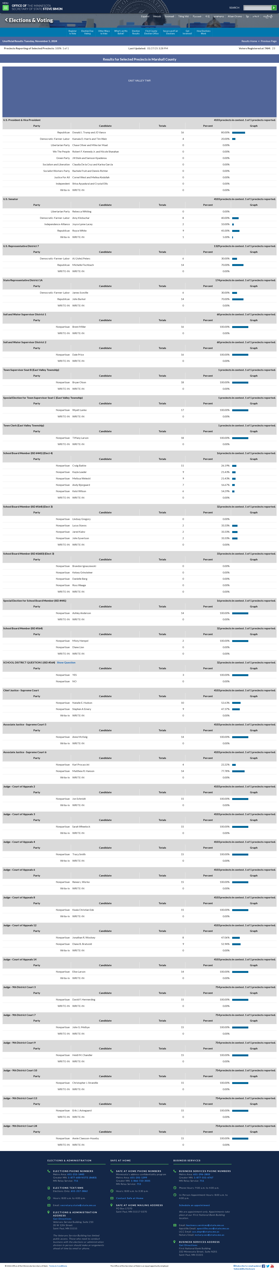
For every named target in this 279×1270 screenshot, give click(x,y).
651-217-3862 (79, 1191)
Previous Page (269, 41)
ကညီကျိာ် (268, 16)
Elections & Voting (31, 20)
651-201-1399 (138, 1177)
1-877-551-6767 (203, 1177)
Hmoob (157, 16)
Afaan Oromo (235, 16)
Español (145, 16)
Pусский (197, 16)
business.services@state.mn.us (205, 1225)
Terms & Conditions (58, 1266)
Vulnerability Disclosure (244, 1269)
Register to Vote (73, 32)
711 (76, 1180)
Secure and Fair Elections (170, 32)
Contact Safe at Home (129, 1198)
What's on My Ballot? (121, 32)
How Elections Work (203, 32)
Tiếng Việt (183, 16)
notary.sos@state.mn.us (209, 1234)
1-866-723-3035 (140, 1180)
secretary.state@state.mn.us (78, 1205)
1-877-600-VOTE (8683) (82, 1177)
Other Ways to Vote (104, 32)
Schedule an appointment (194, 1205)
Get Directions (62, 1218)
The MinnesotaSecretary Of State (37, 7)
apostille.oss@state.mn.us (212, 1228)
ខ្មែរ (247, 16)
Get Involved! (187, 32)
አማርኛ (256, 16)
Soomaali (169, 16)
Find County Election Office (151, 32)
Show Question (66, 662)
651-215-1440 (75, 1174)
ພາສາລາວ (219, 16)
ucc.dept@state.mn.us (205, 1231)
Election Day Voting (87, 32)
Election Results (136, 32)
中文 (207, 16)
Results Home (249, 41)
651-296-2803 (201, 1174)
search (234, 7)
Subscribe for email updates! (248, 1266)
